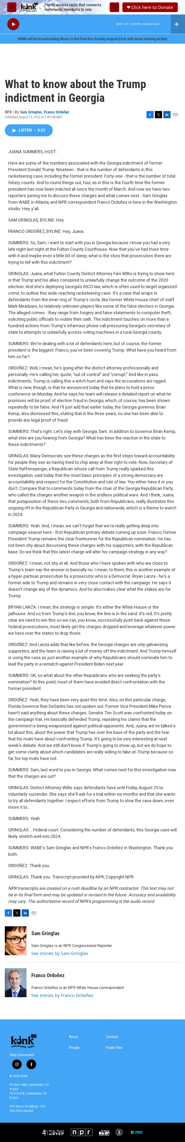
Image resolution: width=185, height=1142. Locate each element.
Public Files (114, 1048)
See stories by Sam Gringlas (59, 953)
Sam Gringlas (31, 112)
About (73, 1037)
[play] (13, 24)
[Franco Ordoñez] (15, 982)
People (74, 1048)
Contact (112, 1037)
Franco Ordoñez (56, 112)
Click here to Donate (152, 7)
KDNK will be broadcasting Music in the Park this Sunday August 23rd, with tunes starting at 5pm (92, 39)
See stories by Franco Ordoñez (62, 995)
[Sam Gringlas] (15, 940)
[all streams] (178, 24)
